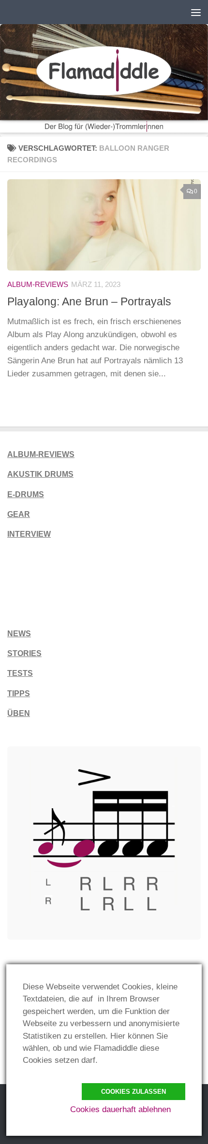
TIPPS (18, 693)
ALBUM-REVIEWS (40, 454)
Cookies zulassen (133, 1091)
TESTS (20, 673)
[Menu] (196, 12)
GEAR (18, 514)
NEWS (19, 633)
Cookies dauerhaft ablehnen (120, 1109)
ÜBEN (18, 713)
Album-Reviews (37, 284)
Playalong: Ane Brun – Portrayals (89, 301)
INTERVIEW (29, 534)
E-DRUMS (25, 494)
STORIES (24, 653)
